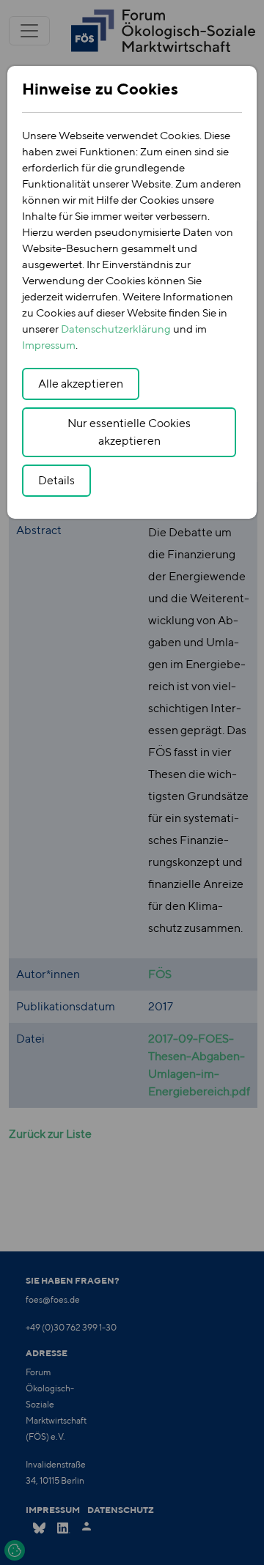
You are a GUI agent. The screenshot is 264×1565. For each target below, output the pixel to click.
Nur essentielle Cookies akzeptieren (129, 432)
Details (56, 480)
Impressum (49, 344)
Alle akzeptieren (80, 384)
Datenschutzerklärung (116, 328)
